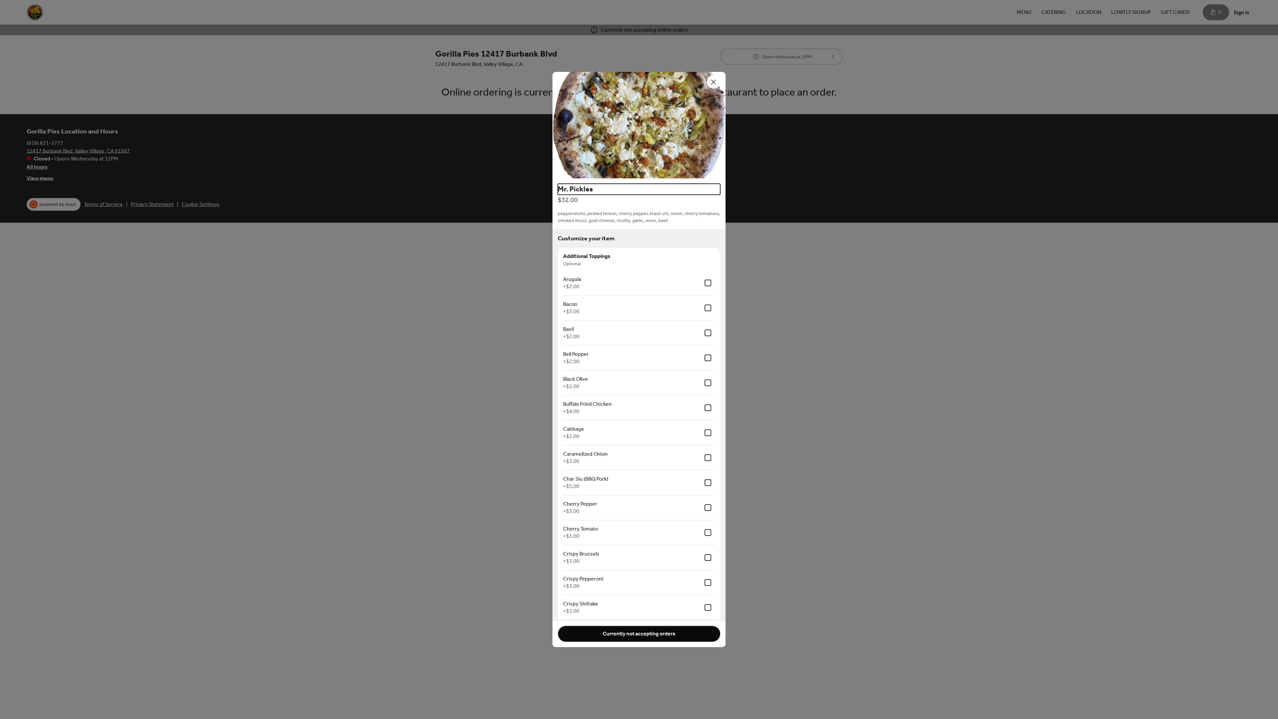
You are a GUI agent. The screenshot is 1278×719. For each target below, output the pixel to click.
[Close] (713, 82)
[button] (639, 125)
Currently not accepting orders (639, 633)
